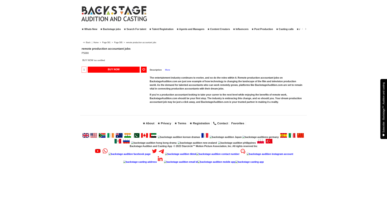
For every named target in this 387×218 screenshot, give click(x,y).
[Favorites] (144, 70)
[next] (305, 29)
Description (156, 70)
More (167, 70)
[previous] (302, 29)
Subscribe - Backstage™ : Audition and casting (383, 107)
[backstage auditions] (114, 13)
